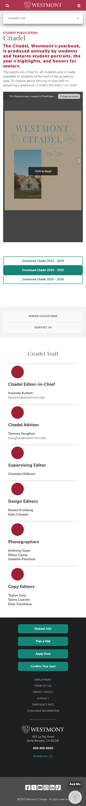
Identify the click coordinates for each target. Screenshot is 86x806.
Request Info (43, 628)
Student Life (16, 18)
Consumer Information (43, 711)
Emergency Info (43, 705)
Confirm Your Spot (43, 666)
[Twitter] (34, 787)
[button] (78, 18)
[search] (7, 5)
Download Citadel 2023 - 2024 (43, 261)
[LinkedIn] (52, 787)
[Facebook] (27, 787)
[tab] (43, 316)
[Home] (43, 6)
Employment (43, 680)
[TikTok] (58, 787)
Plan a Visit (43, 641)
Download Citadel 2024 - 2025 (43, 270)
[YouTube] (40, 787)
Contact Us (40, 756)
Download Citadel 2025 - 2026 (43, 279)
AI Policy (43, 698)
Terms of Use (43, 686)
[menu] (79, 5)
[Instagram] (46, 787)
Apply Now (43, 653)
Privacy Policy (43, 692)
